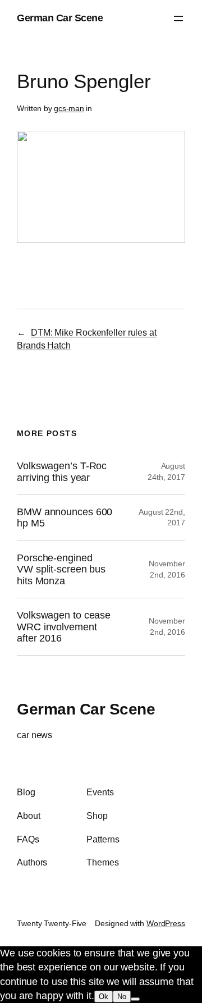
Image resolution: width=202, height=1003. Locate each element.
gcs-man (69, 108)
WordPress (165, 923)
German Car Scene (60, 18)
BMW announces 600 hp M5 (64, 517)
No (121, 996)
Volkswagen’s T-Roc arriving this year (62, 471)
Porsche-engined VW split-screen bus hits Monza (61, 569)
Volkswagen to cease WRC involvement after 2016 (64, 627)
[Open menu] (178, 18)
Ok (103, 996)
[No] (135, 999)
